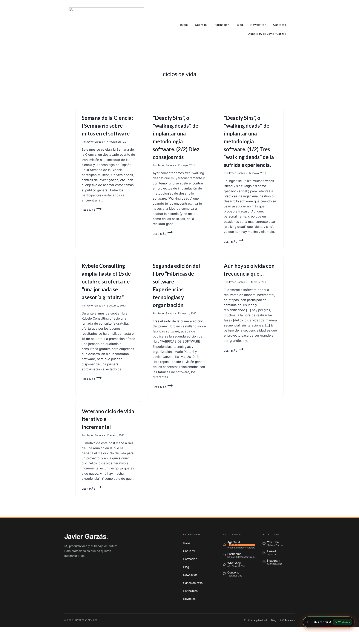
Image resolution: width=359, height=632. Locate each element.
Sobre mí (201, 25)
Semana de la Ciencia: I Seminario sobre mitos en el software (107, 126)
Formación (222, 25)
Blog (240, 25)
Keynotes (189, 598)
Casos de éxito (193, 583)
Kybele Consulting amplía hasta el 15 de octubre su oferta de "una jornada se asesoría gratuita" (106, 281)
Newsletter (258, 25)
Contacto (279, 25)
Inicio (184, 25)
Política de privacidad (255, 620)
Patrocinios (190, 591)
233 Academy (287, 620)
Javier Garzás (94, 141)
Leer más (92, 210)
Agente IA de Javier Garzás (267, 34)
